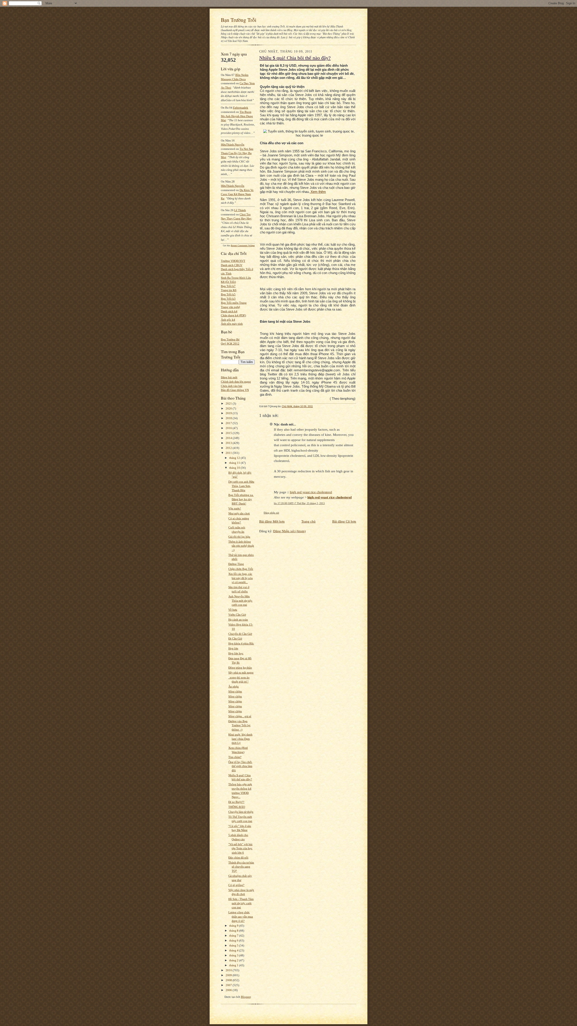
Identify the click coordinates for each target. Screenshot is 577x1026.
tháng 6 (234, 940)
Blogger (246, 997)
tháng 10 (235, 467)
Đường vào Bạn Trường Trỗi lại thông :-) (239, 725)
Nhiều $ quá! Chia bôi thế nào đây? (295, 58)
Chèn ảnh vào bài (231, 386)
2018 (229, 418)
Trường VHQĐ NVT (233, 261)
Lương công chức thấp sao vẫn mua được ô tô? (240, 916)
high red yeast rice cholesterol (311, 492)
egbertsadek (240, 107)
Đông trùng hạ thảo (240, 667)
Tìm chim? (234, 757)
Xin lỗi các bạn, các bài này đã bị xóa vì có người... (240, 578)
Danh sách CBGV (231, 265)
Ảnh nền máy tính (232, 323)
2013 (229, 443)
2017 (229, 423)
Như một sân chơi (239, 513)
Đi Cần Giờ (235, 638)
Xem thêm (318, 192)
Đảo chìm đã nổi (238, 857)
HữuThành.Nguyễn (232, 144)
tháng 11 (235, 462)
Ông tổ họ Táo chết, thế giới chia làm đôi (240, 766)
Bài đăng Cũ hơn (344, 521)
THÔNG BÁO (236, 807)
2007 (229, 985)
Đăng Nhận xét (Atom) (289, 531)
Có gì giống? (236, 885)
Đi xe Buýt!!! (236, 802)
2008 (229, 980)
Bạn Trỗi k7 (228, 286)
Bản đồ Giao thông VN (235, 390)
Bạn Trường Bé (230, 339)
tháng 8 (234, 930)
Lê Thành (240, 210)
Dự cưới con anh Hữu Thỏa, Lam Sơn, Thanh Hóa (241, 486)
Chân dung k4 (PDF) (233, 315)
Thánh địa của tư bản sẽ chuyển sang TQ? (241, 867)
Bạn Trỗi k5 (228, 294)
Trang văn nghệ (230, 307)
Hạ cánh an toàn (238, 619)
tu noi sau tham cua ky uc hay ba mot (237, 153)
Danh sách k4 (229, 311)
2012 (229, 448)
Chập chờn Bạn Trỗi (240, 569)
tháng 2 (234, 960)
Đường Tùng (236, 564)
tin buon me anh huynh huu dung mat (237, 116)
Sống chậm (235, 691)
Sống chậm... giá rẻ (239, 716)
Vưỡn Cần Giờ (237, 614)
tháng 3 (234, 955)
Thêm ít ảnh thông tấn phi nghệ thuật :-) (241, 546)
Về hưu (232, 609)
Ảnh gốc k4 (228, 319)
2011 (229, 453)
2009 (229, 975)
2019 (229, 413)
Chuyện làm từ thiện (240, 811)
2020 (229, 408)
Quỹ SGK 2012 (230, 343)
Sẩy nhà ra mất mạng (241, 672)
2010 (229, 970)
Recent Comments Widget (243, 245)
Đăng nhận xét (271, 512)
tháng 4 (234, 950)
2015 (229, 433)
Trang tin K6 (228, 290)
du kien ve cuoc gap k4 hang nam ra (237, 194)
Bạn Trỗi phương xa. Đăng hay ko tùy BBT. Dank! (241, 499)
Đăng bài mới (229, 377)
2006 (229, 990)
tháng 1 (234, 965)
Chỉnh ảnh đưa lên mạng (236, 381)
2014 (229, 438)
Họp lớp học (235, 653)
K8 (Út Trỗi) (228, 281)
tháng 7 (234, 935)
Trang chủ (308, 521)
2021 (229, 403)
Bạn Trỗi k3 (228, 298)
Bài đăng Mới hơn (272, 521)
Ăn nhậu (233, 686)
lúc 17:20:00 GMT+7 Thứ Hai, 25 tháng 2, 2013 (299, 503)
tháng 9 (234, 925)
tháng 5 (234, 945)
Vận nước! (234, 508)
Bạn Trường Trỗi (238, 19)
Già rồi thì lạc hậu (239, 536)
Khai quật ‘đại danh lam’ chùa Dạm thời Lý (240, 739)
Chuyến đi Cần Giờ (240, 633)
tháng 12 (235, 457)
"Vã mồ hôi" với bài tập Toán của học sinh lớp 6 (240, 848)
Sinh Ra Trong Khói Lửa (236, 277)
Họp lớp (233, 648)
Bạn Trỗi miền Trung (234, 302)
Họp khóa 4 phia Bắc (241, 643)
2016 (229, 428)
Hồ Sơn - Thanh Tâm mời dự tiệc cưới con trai (241, 903)
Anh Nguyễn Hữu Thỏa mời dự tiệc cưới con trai (240, 600)
